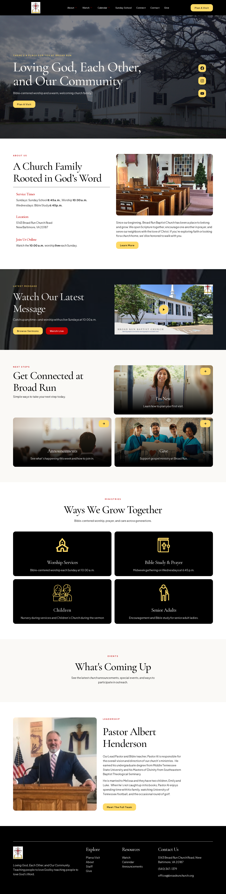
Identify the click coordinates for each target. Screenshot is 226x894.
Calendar (102, 7)
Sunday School (123, 7)
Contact (155, 7)
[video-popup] (163, 309)
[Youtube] (202, 93)
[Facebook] (202, 68)
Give (166, 7)
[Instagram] (202, 81)
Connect (141, 7)
